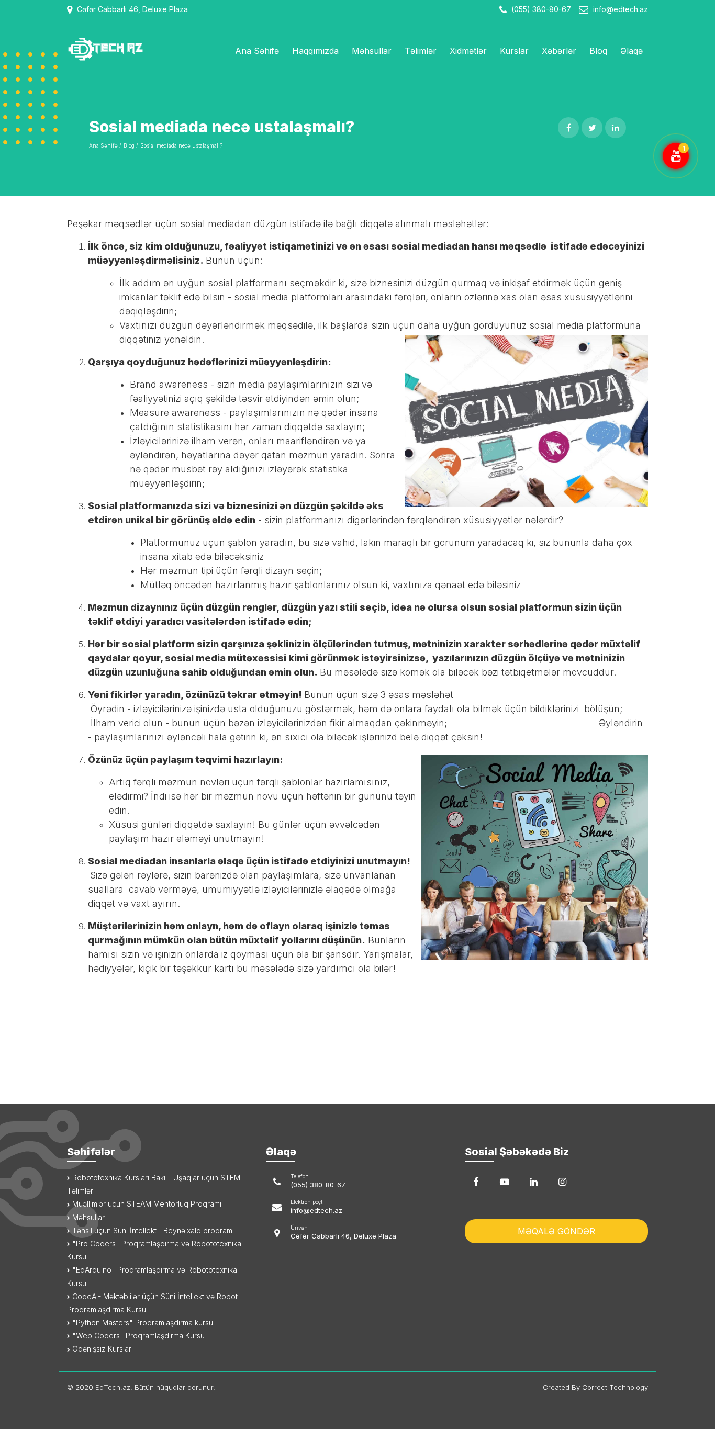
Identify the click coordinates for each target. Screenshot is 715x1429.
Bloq (598, 51)
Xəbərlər (559, 51)
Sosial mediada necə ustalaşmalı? (181, 145)
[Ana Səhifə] (133, 49)
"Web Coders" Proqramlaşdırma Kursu (137, 1335)
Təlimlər (421, 51)
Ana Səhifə (257, 51)
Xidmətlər (468, 51)
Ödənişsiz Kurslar (100, 1348)
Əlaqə (631, 51)
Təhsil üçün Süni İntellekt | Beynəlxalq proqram (151, 1230)
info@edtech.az (620, 9)
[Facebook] (476, 1182)
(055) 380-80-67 (540, 9)
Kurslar (514, 51)
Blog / (131, 145)
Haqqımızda (315, 51)
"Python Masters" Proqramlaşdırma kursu (141, 1322)
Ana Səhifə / (105, 145)
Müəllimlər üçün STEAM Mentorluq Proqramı (145, 1203)
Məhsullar (372, 51)
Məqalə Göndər (556, 1231)
